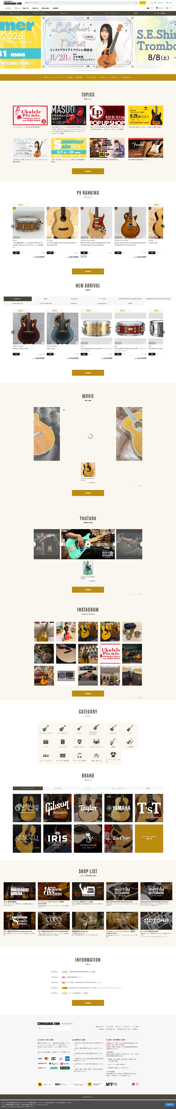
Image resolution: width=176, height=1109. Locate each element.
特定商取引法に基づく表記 (124, 1029)
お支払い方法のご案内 (47, 1040)
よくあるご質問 (109, 1026)
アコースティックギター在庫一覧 (149, 838)
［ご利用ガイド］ (55, 1052)
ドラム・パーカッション (118, 788)
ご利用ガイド (118, 1026)
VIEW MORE (88, 171)
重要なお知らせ (100, 1026)
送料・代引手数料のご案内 (117, 1040)
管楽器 (148, 788)
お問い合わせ (126, 1026)
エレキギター (58, 788)
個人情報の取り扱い (110, 1029)
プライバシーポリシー (17, 1106)
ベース (88, 788)
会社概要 (134, 1029)
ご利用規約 (101, 1029)
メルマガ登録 (135, 1026)
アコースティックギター (27, 788)
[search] (134, 3)
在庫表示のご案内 (79, 1040)
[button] (76, 70)
